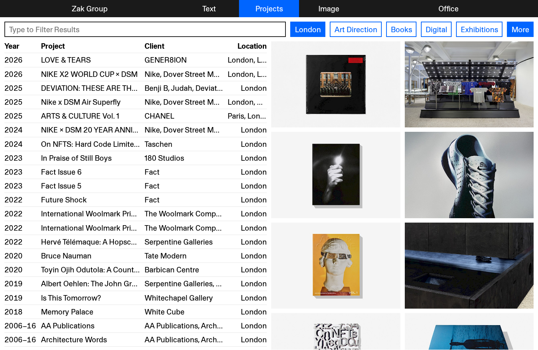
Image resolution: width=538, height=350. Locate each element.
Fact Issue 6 (61, 171)
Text (209, 8)
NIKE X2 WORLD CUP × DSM (89, 74)
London (308, 29)
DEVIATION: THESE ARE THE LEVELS (102, 88)
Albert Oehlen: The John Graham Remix (107, 283)
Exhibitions (479, 29)
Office (448, 8)
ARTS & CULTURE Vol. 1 (80, 115)
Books (401, 29)
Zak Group (90, 8)
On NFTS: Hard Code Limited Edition (102, 144)
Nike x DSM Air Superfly (81, 102)
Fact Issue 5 (61, 185)
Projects (269, 8)
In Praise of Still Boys (76, 158)
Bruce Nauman (66, 255)
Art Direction (356, 29)
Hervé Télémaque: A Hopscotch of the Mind (114, 241)
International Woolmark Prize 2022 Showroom (119, 213)
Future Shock (64, 199)
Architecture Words (74, 339)
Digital (436, 29)
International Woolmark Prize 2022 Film (108, 227)
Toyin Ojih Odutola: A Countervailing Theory (114, 269)
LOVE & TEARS (66, 59)
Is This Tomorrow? (71, 297)
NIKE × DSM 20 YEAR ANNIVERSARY (104, 129)
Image (328, 8)
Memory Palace (67, 311)
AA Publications (67, 325)
